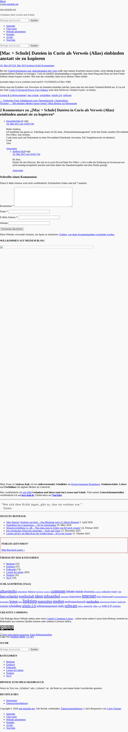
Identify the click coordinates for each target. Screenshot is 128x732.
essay (114, 591)
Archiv (9, 37)
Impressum (11, 700)
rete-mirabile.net (8, 9)
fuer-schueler (9, 596)
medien (58, 601)
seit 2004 (27, 492)
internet (89, 595)
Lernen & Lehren (8, 95)
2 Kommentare (47, 65)
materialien (45, 601)
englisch (98, 592)
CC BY (30, 636)
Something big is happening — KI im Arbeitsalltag (31, 525)
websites (116, 606)
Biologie (10, 563)
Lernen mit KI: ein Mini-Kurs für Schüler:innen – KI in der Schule (39, 533)
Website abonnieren (16, 31)
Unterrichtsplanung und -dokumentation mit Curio (32, 71)
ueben (80, 606)
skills (61, 606)
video (95, 606)
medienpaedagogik (75, 601)
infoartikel (52, 596)
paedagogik (121, 602)
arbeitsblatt (22, 591)
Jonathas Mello (17, 636)
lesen (20, 602)
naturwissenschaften (108, 602)
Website (4, 223)
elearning (89, 591)
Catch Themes (114, 708)
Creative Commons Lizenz (60, 618)
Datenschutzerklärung (17, 703)
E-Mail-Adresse (8, 217)
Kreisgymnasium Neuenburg (85, 484)
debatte (70, 591)
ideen (39, 596)
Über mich (11, 28)
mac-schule (33, 95)
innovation (65, 597)
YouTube (10, 40)
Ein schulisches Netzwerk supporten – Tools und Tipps (33, 530)
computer (21, 95)
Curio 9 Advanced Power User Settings (28, 90)
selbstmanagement (47, 606)
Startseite (10, 26)
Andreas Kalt (33, 65)
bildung (31, 591)
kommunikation (121, 597)
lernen (13, 601)
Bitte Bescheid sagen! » (13, 550)
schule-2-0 (57, 95)
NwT (9, 578)
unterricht (88, 606)
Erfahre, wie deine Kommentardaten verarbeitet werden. (87, 234)
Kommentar (7, 206)
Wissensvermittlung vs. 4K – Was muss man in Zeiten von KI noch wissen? (43, 528)
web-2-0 (107, 606)
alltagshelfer (8, 591)
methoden (92, 601)
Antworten (11, 148)
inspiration (75, 596)
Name (4, 211)
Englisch (10, 566)
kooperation (4, 602)
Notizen (10, 575)
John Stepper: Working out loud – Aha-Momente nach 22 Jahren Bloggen (42, 522)
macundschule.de (14, 121)
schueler (4, 606)
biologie (39, 592)
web (99, 606)
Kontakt (10, 34)
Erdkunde (11, 569)
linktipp (30, 600)
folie (119, 592)
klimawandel (107, 596)
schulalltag (45, 95)
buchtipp (47, 592)
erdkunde (106, 591)
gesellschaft (26, 596)
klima (98, 596)
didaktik (79, 591)
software (67, 95)
